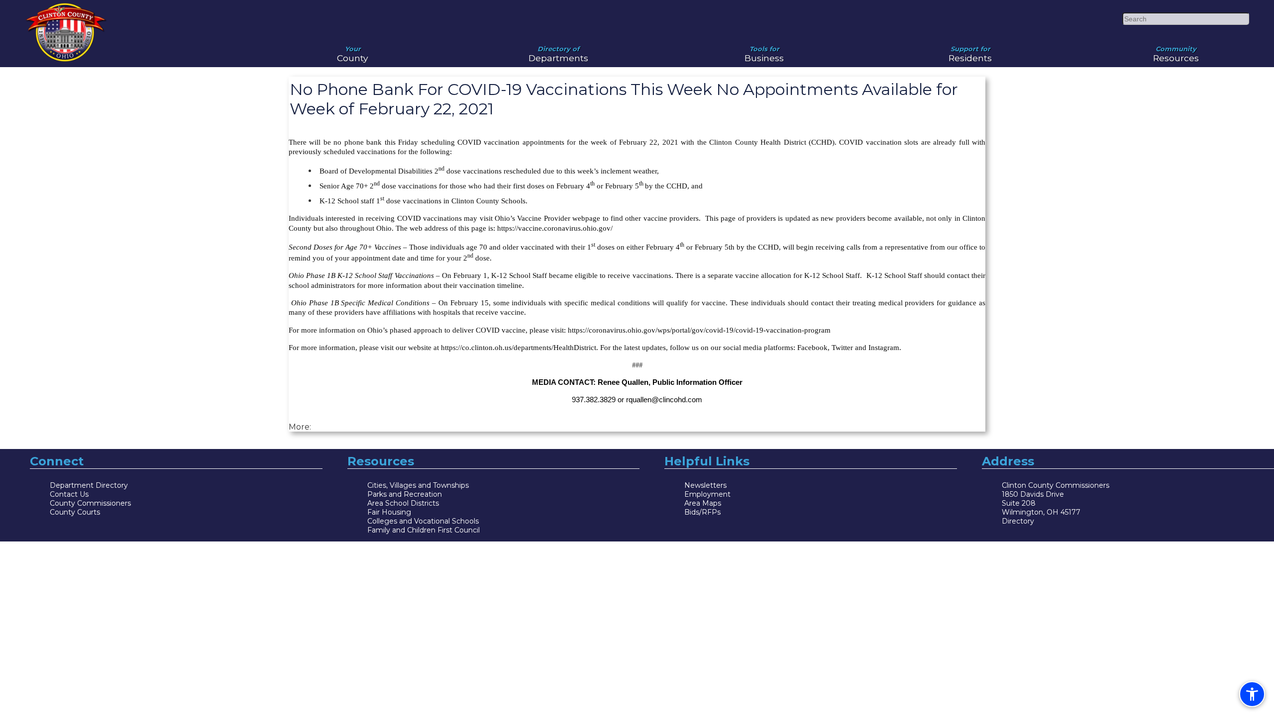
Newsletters (705, 485)
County (352, 50)
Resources (1176, 50)
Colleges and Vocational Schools (423, 521)
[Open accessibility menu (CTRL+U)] (1252, 694)
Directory (1018, 521)
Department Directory (89, 485)
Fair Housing (389, 512)
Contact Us (69, 494)
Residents (970, 50)
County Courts (75, 512)
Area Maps (702, 503)
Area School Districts (403, 503)
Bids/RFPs (702, 512)
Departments (558, 50)
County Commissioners (90, 503)
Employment (707, 494)
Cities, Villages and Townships (418, 485)
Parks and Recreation (404, 494)
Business (764, 50)
